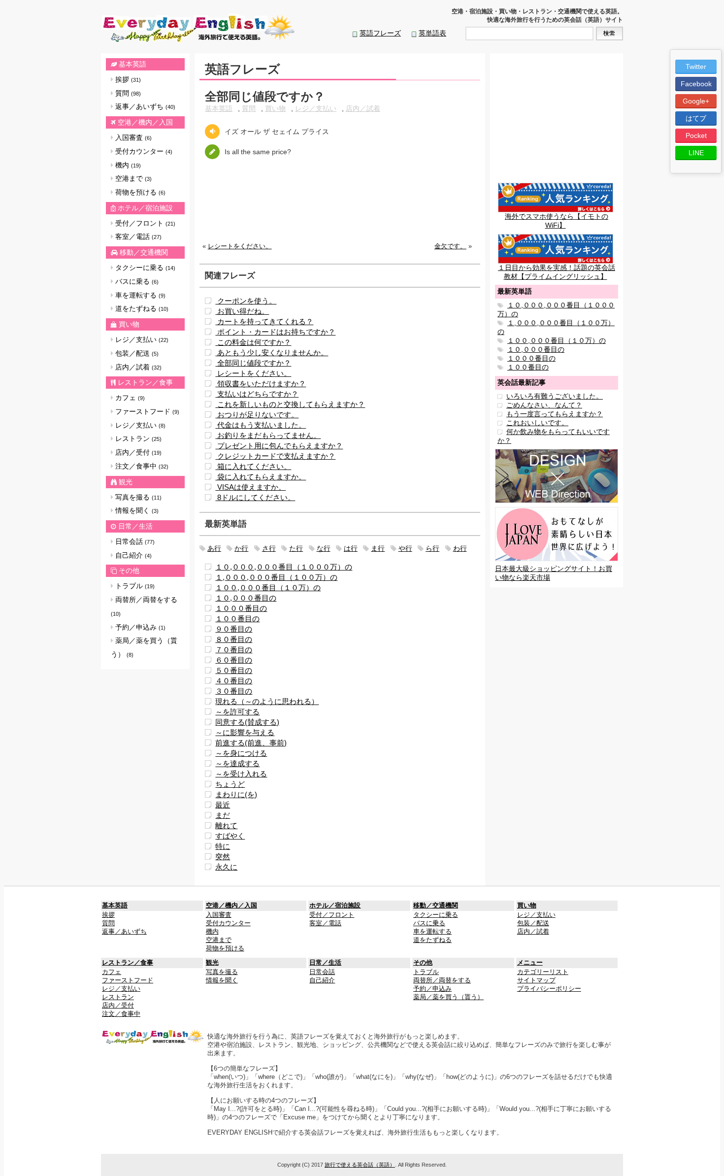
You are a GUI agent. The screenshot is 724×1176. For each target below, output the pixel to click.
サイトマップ (536, 980)
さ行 (269, 548)
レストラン (137, 438)
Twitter (696, 66)
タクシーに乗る (144, 267)
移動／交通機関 (144, 252)
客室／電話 (137, 236)
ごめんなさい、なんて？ (544, 405)
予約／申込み (139, 627)
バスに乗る (136, 281)
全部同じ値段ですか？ (253, 363)
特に (222, 846)
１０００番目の (241, 608)
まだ (222, 815)
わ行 (460, 548)
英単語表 (432, 33)
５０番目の (233, 670)
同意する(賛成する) (247, 722)
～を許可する (237, 711)
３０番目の (233, 691)
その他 (129, 570)
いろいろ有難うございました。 (554, 396)
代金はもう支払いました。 (260, 425)
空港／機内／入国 (145, 122)
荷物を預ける (139, 192)
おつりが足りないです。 (256, 414)
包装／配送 (136, 353)
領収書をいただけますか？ (260, 383)
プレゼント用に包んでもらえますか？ (279, 445)
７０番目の (233, 649)
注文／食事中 (140, 466)
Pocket (696, 135)
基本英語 (132, 64)
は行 (351, 548)
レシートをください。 (240, 246)
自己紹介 (132, 555)
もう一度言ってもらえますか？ (554, 414)
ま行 (378, 548)
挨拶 (127, 79)
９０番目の (233, 629)
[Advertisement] (339, 208)
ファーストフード (146, 411)
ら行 (432, 548)
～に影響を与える (244, 732)
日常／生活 (135, 526)
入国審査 (132, 137)
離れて (226, 825)
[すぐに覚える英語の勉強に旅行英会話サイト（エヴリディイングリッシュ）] (153, 1036)
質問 (127, 93)
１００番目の (237, 618)
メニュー (530, 962)
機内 (127, 165)
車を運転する (139, 295)
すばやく (230, 836)
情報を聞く (136, 510)
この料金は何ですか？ (253, 342)
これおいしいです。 (537, 423)
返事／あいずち (144, 106)
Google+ (696, 101)
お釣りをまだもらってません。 (268, 435)
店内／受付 (137, 452)
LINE (696, 153)
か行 (241, 548)
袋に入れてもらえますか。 (260, 476)
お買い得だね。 (242, 311)
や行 (405, 548)
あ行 (214, 548)
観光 (125, 482)
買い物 (129, 324)
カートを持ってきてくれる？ (264, 321)
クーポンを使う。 (245, 301)
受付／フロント (144, 223)
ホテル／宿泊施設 (145, 208)
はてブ (696, 118)
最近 (222, 805)
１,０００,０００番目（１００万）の (276, 577)
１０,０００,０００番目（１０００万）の (283, 567)
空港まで (132, 178)
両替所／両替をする (144, 606)
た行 (296, 548)
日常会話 (134, 541)
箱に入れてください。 (253, 466)
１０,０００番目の (245, 598)
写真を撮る (137, 497)
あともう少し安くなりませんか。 (271, 352)
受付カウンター (142, 151)
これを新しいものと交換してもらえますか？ (290, 404)
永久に (226, 867)
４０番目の (233, 680)
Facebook (696, 84)
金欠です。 (450, 246)
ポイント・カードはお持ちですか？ (275, 332)
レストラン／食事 (145, 382)
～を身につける (241, 753)
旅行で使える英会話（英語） (360, 1165)
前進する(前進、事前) (251, 743)
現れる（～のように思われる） (267, 701)
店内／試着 (137, 367)
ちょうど (230, 784)
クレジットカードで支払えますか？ (275, 456)
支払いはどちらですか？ (256, 394)
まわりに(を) (236, 794)
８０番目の (233, 639)
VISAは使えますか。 (250, 487)
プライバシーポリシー (549, 988)
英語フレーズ (380, 33)
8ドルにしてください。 (255, 497)
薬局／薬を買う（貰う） (144, 647)
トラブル (134, 586)
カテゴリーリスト (542, 972)
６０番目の (233, 660)
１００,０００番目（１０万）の (268, 587)
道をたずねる (140, 308)
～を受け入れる (241, 774)
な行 (323, 548)
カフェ (129, 398)
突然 (222, 856)
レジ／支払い (140, 339)
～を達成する (237, 763)
